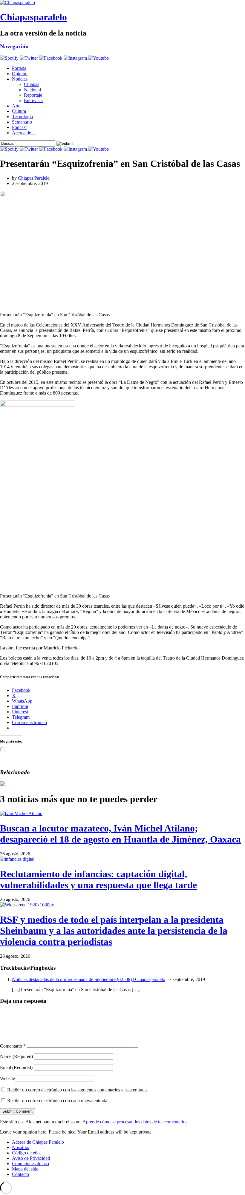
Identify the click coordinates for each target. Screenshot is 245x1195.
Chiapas (31, 84)
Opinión (19, 73)
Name (16, 1056)
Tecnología (22, 116)
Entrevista (33, 100)
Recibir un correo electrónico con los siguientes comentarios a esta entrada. (77, 1089)
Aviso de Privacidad (31, 1158)
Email (16, 1067)
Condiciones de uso (30, 1163)
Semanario (22, 121)
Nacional (32, 89)
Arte (16, 105)
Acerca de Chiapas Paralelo (38, 1142)
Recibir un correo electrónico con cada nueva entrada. (57, 1100)
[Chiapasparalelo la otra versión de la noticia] (122, 2)
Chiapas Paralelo (34, 178)
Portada (19, 68)
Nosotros (20, 1147)
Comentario (13, 1045)
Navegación (14, 46)
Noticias (19, 78)
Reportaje (33, 95)
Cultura (19, 111)
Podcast (19, 127)
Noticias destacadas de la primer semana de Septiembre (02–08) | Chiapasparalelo (88, 979)
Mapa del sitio (25, 1168)
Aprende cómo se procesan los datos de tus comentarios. (135, 1121)
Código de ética (27, 1152)
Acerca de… (24, 132)
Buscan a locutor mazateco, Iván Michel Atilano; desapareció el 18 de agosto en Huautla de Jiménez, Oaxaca (120, 834)
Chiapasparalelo (33, 17)
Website (7, 1078)
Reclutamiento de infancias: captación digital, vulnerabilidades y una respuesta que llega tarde (98, 879)
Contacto (20, 1174)
